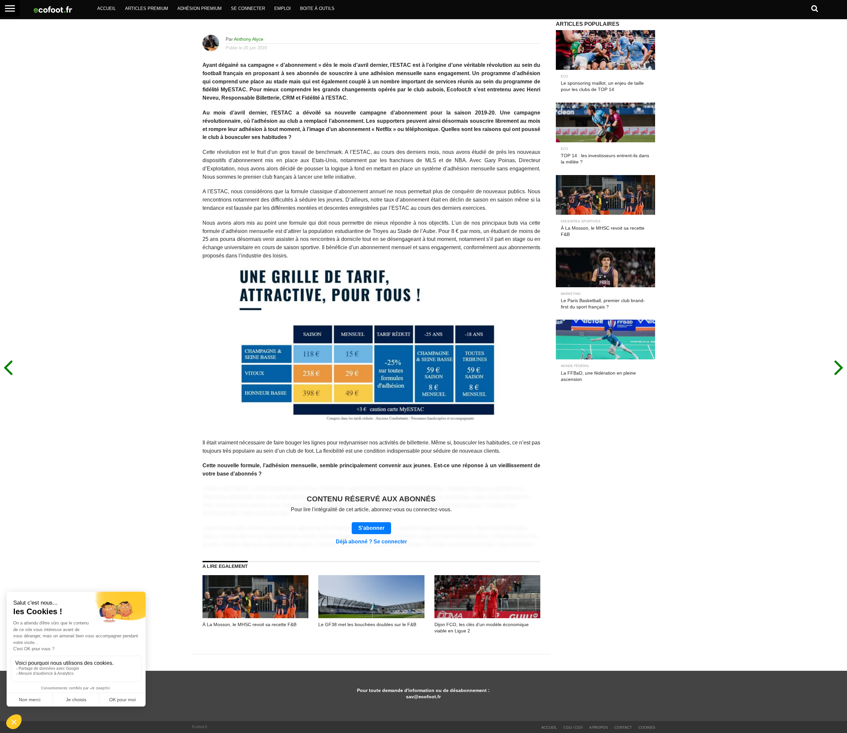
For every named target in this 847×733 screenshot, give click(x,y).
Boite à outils (317, 8)
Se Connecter (248, 8)
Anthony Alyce (248, 39)
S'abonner (371, 528)
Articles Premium (146, 8)
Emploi (282, 8)
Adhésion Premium (199, 8)
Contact (623, 727)
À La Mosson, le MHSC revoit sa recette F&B (249, 624)
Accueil (106, 8)
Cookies (647, 727)
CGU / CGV (573, 727)
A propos (598, 727)
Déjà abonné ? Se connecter (371, 541)
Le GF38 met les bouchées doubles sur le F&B (367, 624)
